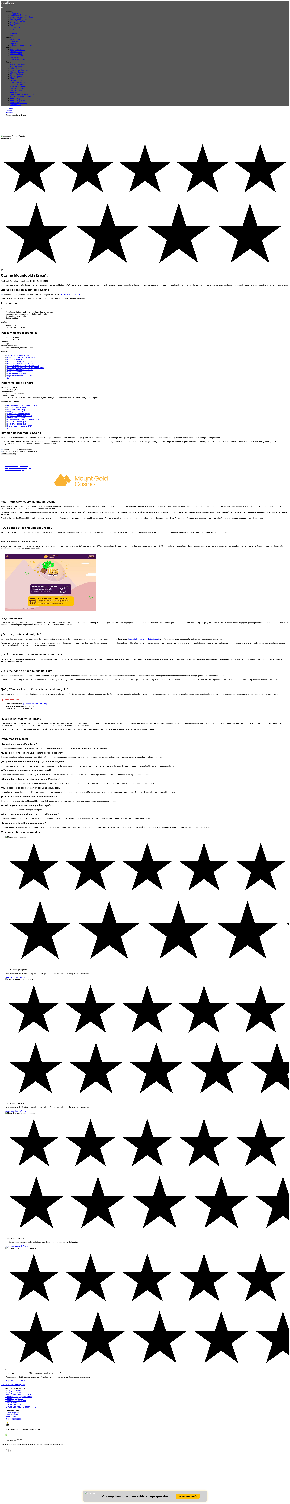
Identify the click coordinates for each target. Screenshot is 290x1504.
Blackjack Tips (16, 90)
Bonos (8, 37)
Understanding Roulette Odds (22, 94)
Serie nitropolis (153, 639)
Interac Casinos (16, 84)
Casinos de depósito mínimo (21, 46)
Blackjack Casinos (17, 50)
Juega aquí (10, 977)
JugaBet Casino (16, 23)
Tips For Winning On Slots (20, 97)
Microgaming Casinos (19, 70)
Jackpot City (15, 27)
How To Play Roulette (18, 103)
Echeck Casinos (16, 76)
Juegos (8, 48)
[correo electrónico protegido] (35, 704)
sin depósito (15, 39)
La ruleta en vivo (16, 56)
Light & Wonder (16, 66)
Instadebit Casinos (17, 82)
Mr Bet (12, 29)
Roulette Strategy (17, 92)
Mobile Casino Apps (18, 21)
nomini (12, 31)
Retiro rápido (15, 13)
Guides (8, 62)
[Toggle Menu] (2, 7)
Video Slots (14, 58)
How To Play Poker (17, 101)
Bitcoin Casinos (16, 74)
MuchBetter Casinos (18, 86)
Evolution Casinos (17, 64)
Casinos (8, 111)
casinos (8, 11)
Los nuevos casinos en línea (21, 17)
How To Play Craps (17, 99)
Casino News (15, 105)
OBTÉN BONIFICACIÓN (70, 295)
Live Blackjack (16, 54)
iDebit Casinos (16, 80)
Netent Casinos (16, 68)
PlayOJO (13, 35)
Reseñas (9, 113)
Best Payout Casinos (18, 19)
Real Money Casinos (18, 15)
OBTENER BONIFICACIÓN (187, 1496)
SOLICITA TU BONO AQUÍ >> (13, 1385)
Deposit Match (16, 44)
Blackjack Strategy (17, 88)
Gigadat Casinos (16, 78)
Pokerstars (14, 33)
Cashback (14, 41)
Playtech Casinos (17, 72)
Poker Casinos (16, 52)
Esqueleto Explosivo (136, 639)
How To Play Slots (17, 60)
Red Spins (14, 25)
